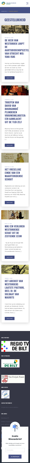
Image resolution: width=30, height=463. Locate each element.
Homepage (4, 11)
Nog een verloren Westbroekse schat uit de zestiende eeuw (15, 231)
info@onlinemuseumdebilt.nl (9, 407)
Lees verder (10, 77)
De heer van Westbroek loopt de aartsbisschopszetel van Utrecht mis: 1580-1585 (17, 48)
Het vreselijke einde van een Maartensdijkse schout (14, 174)
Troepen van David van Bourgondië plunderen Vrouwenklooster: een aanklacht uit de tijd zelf (15, 112)
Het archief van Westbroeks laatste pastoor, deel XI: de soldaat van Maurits (14, 289)
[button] (27, 3)
